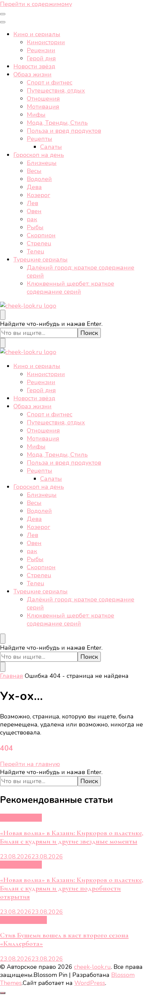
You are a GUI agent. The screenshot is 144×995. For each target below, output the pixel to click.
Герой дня (41, 58)
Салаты (51, 147)
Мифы (36, 115)
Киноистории (46, 42)
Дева (34, 187)
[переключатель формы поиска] (2, 315)
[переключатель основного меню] (2, 14)
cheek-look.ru (92, 967)
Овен (34, 211)
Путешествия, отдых (56, 90)
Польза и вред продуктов (64, 131)
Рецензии (41, 50)
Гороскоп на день (38, 155)
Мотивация (43, 107)
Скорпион (41, 235)
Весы (34, 171)
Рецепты (39, 139)
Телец (35, 251)
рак (32, 219)
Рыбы (35, 227)
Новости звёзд (34, 66)
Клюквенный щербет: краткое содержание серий (70, 288)
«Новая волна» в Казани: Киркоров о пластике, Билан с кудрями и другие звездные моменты (71, 837)
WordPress (89, 983)
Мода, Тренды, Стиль (57, 123)
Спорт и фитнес (49, 82)
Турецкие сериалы (40, 259)
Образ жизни (32, 74)
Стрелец (39, 243)
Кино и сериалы (36, 34)
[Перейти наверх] (2, 993)
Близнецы (42, 163)
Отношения (43, 99)
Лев (32, 203)
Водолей (39, 179)
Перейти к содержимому (36, 4)
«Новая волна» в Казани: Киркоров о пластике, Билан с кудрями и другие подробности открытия (71, 888)
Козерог (38, 195)
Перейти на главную (30, 764)
